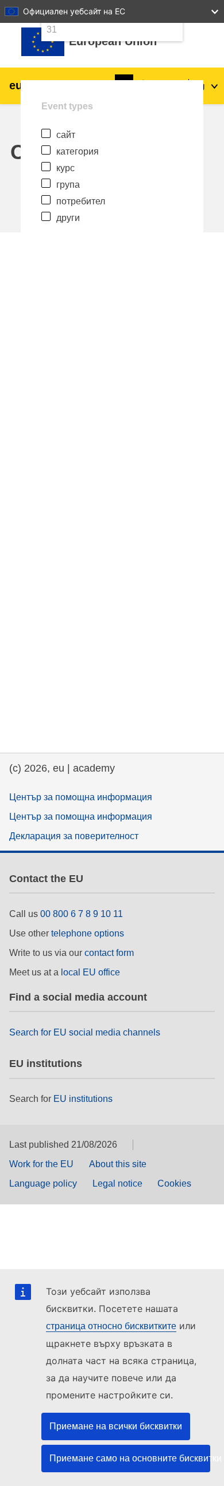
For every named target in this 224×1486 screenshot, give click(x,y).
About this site (117, 1164)
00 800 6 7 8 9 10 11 (81, 914)
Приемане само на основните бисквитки (129, 1458)
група (68, 184)
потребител (80, 201)
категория (77, 151)
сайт (65, 135)
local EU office (90, 972)
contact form (109, 953)
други (68, 218)
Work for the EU (41, 1164)
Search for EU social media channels (84, 1032)
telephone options (87, 933)
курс (65, 168)
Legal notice (117, 1183)
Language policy (43, 1183)
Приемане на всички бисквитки (115, 1426)
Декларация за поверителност (73, 836)
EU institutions (83, 1099)
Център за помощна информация (80, 797)
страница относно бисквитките (111, 1326)
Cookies (174, 1183)
